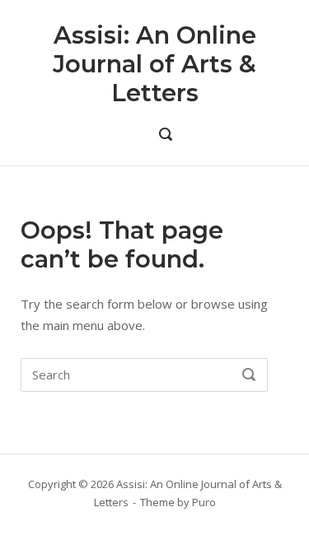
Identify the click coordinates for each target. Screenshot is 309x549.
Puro (204, 502)
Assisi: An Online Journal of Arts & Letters (154, 64)
